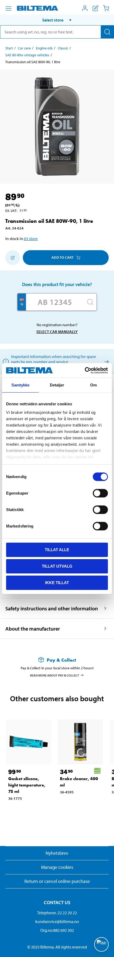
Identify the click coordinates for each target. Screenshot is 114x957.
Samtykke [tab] (20, 385)
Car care (24, 48)
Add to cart (62, 257)
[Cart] (106, 8)
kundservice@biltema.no (57, 921)
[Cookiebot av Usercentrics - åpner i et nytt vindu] (85, 370)
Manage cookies (57, 867)
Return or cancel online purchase (57, 881)
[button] (57, 20)
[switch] (100, 493)
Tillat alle (57, 549)
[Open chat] (101, 944)
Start (9, 48)
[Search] (107, 32)
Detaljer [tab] (57, 385)
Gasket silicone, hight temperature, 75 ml (26, 785)
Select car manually (57, 331)
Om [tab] (93, 385)
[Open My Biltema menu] (85, 8)
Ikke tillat (57, 582)
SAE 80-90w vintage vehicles (27, 55)
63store (31, 238)
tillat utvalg (57, 566)
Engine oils (44, 48)
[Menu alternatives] (8, 8)
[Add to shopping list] (12, 257)
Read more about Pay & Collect (54, 675)
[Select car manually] (105, 362)
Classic (63, 48)
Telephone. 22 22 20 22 (57, 912)
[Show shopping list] (95, 8)
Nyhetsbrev (57, 853)
